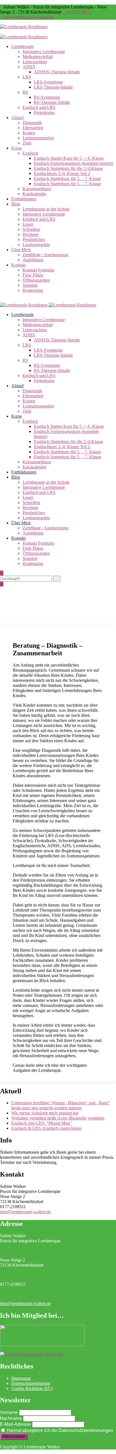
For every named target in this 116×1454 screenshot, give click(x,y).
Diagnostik (32, 122)
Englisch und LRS (39, 107)
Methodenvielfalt (38, 56)
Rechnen (30, 234)
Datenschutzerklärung (30, 1383)
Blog (15, 204)
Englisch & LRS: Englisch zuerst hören (46, 1128)
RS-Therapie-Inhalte (52, 102)
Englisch (30, 153)
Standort (30, 285)
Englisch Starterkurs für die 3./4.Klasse (68, 168)
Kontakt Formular (38, 270)
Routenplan (33, 290)
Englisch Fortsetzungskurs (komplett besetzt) (73, 163)
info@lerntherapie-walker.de (28, 17)
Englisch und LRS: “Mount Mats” (41, 1123)
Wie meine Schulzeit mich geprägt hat (44, 1113)
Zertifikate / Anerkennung (45, 254)
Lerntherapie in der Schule (46, 209)
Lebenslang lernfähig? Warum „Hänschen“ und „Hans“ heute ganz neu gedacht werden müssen (60, 1105)
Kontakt (18, 264)
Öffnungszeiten (36, 280)
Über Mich (21, 249)
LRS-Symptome (48, 82)
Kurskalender (34, 193)
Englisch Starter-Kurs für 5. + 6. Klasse (69, 158)
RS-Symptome (47, 97)
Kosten (29, 132)
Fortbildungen (23, 198)
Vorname (9, 1412)
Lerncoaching (35, 61)
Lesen (28, 224)
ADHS (29, 66)
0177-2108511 (79, 12)
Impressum (21, 1378)
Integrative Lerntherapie (44, 51)
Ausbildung (33, 259)
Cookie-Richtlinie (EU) (32, 1388)
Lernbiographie (36, 244)
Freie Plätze (33, 275)
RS (25, 92)
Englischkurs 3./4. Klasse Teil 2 (62, 173)
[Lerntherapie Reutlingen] (24, 26)
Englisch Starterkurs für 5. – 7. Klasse (67, 178)
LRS (27, 77)
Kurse (16, 148)
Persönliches (34, 239)
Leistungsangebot (38, 137)
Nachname (11, 1418)
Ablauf (17, 117)
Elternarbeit (33, 127)
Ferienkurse (44, 112)
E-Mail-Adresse (15, 1424)
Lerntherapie (22, 46)
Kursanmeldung (37, 188)
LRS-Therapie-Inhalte (53, 87)
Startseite (19, 613)
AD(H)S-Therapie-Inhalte (57, 71)
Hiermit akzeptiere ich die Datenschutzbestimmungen (59, 1430)
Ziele (27, 143)
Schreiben (31, 229)
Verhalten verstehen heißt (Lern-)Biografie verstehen (57, 1118)
